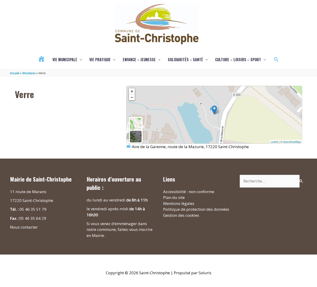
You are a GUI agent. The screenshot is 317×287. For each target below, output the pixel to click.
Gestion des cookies (181, 215)
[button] (276, 60)
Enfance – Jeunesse (139, 59)
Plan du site (174, 197)
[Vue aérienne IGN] (136, 136)
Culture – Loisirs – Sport (238, 59)
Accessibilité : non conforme (188, 191)
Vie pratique (100, 59)
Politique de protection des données (196, 209)
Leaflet (274, 142)
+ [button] (132, 91)
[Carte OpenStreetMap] (136, 124)
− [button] (132, 97)
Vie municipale (64, 59)
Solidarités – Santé (185, 59)
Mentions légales (178, 203)
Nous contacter (24, 227)
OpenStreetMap (292, 142)
